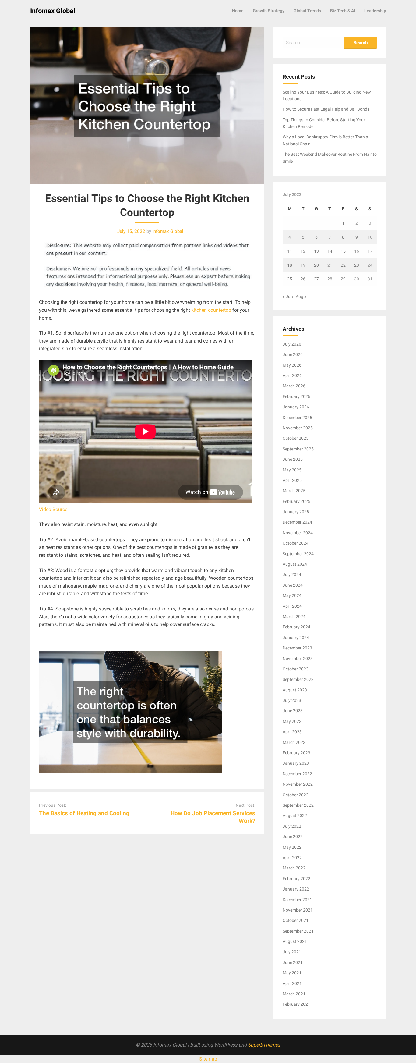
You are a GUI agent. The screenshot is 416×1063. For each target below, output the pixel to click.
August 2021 (295, 941)
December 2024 (297, 522)
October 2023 (295, 669)
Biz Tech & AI (342, 10)
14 (329, 251)
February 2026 (296, 396)
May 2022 (292, 847)
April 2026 (292, 375)
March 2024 (294, 616)
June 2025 (293, 459)
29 (343, 278)
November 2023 (298, 658)
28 (329, 278)
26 (303, 278)
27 (316, 278)
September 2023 (298, 679)
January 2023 (296, 763)
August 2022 (295, 815)
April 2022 (292, 857)
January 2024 (296, 637)
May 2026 (292, 365)
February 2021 (296, 1004)
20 (316, 265)
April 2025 (292, 480)
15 (343, 251)
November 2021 (298, 910)
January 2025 (296, 511)
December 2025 (297, 417)
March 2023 (294, 742)
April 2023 (292, 731)
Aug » (301, 296)
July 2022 (292, 826)
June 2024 (293, 585)
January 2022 (296, 889)
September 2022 (298, 805)
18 (289, 265)
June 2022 (293, 836)
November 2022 (298, 784)
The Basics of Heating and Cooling (84, 813)
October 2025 (295, 438)
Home (238, 10)
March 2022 (294, 868)
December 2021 (297, 899)
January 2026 (296, 406)
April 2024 (292, 606)
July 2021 (292, 951)
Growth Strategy (268, 10)
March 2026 (294, 385)
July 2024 (292, 574)
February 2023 (296, 752)
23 (356, 265)
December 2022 (297, 773)
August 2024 (295, 564)
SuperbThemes (264, 1045)
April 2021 (292, 983)
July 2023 (292, 700)
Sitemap (208, 1059)
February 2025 (296, 501)
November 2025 (298, 427)
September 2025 (298, 448)
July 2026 (292, 344)
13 (316, 251)
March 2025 (294, 490)
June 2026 (293, 354)
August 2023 (295, 690)
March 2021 (294, 993)
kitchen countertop (211, 310)
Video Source (53, 509)
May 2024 (292, 595)
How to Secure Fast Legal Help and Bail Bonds (326, 109)
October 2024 (295, 543)
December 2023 (297, 647)
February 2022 (296, 878)
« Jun (288, 296)
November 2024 (298, 532)
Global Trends (307, 10)
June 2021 (293, 962)
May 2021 (292, 972)
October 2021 (295, 920)
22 (343, 265)
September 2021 (298, 931)
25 (289, 278)
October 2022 (295, 794)
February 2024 (296, 626)
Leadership (375, 10)
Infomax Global (52, 11)
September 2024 (298, 553)
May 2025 (292, 470)
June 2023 (293, 710)
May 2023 (292, 721)
